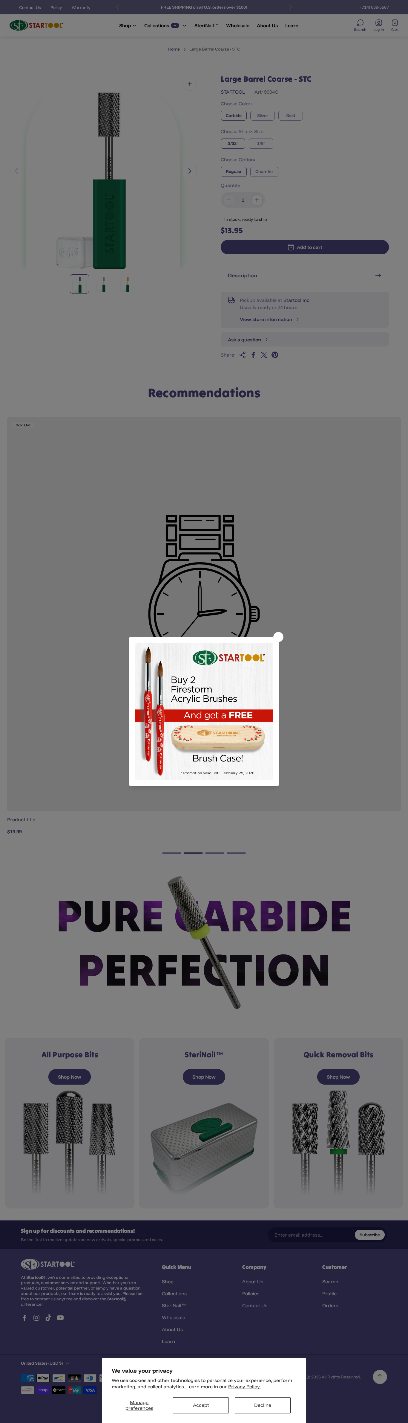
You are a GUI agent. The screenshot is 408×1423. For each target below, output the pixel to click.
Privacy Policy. (244, 1386)
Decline (262, 1405)
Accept (201, 1405)
